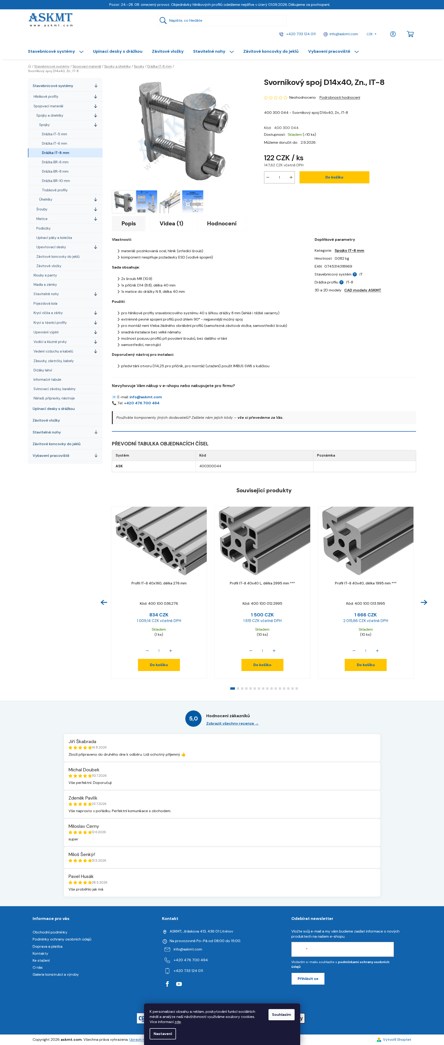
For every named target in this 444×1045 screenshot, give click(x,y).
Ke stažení (41, 960)
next (424, 602)
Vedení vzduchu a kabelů (53, 351)
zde (178, 1021)
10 (276, 688)
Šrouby (41, 209)
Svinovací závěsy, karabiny (55, 389)
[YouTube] (179, 984)
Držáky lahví (43, 370)
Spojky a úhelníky (49, 115)
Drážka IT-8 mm (55, 152)
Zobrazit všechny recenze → (232, 723)
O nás (38, 967)
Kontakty (40, 953)
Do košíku (334, 177)
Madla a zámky (45, 284)
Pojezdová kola (45, 303)
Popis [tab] (128, 223)
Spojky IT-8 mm (349, 250)
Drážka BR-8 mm (55, 171)
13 (288, 688)
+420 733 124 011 (300, 33)
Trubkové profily (55, 190)
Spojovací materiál (48, 106)
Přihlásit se (308, 978)
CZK (370, 34)
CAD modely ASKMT (362, 290)
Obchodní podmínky (50, 932)
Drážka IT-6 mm (54, 143)
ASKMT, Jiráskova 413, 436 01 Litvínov (201, 931)
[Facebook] (167, 984)
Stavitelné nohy (46, 294)
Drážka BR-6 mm (55, 162)
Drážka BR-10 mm (56, 180)
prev (104, 602)
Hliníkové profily (46, 96)
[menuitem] (58, 51)
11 (280, 688)
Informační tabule (47, 379)
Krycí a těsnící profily (50, 322)
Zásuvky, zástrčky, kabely (54, 361)
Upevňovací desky (51, 247)
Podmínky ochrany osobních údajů (62, 939)
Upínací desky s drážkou (54, 408)
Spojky (44, 124)
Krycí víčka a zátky (48, 313)
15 (297, 688)
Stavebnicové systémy (53, 85)
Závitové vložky (48, 266)
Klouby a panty (45, 275)
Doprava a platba (47, 946)
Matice (42, 219)
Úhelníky (45, 199)
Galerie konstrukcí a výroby (56, 974)
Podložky (43, 228)
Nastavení (163, 1033)
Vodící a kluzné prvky (50, 341)
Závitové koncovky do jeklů (58, 256)
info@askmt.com (344, 33)
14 (292, 688)
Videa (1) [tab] (171, 223)
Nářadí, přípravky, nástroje (54, 398)
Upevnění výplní (46, 332)
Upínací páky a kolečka (54, 237)
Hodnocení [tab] (222, 223)
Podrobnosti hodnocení (340, 97)
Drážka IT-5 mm (54, 134)
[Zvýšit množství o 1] (291, 177)
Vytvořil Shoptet (397, 1039)
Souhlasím (281, 1014)
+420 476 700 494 (141, 403)
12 (284, 688)
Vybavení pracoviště (51, 455)
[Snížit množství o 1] (267, 177)
